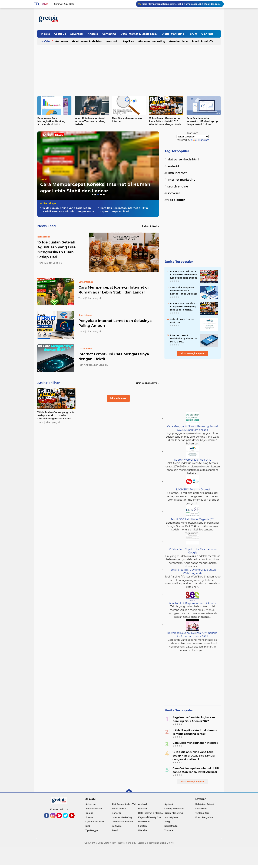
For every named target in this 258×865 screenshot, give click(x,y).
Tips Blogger (176, 200)
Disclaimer (201, 808)
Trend (43, 179)
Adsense (62, 41)
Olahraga (207, 33)
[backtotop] (129, 792)
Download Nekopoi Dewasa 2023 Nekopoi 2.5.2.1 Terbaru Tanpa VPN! (192, 634)
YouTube (74, 819)
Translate (203, 139)
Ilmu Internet (177, 173)
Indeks (45, 33)
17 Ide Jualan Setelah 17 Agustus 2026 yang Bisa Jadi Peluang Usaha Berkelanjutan (183, 306)
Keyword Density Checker (151, 817)
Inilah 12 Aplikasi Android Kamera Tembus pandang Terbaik (90, 121)
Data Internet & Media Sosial (139, 33)
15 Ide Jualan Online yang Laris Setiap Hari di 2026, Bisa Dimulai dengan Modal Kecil (165, 121)
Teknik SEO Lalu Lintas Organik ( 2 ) (192, 519)
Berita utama (119, 808)
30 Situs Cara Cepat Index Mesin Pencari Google (192, 551)
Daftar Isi (116, 813)
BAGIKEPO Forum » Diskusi (193, 489)
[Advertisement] (157, 19)
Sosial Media (170, 826)
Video (47, 41)
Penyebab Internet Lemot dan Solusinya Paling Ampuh (171, 4)
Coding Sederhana (174, 808)
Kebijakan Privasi (204, 804)
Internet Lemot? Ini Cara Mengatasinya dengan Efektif (113, 356)
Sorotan (142, 826)
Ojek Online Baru (94, 821)
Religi (167, 821)
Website (142, 830)
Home (44, 4)
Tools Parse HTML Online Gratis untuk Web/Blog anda (192, 571)
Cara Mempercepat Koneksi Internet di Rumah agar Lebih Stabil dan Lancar (113, 289)
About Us (60, 33)
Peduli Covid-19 (203, 41)
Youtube (168, 830)
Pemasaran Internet (122, 821)
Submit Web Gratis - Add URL (182, 321)
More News (118, 398)
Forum (192, 33)
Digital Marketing (173, 33)
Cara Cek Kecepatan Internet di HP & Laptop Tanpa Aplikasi (124, 209)
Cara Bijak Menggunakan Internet (127, 120)
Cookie (89, 813)
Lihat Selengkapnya (146, 383)
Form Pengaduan (204, 817)
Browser (142, 808)
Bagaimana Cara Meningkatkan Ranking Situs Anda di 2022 (51, 121)
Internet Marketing (152, 41)
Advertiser (76, 33)
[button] (92, 194)
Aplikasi (129, 41)
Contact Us (109, 33)
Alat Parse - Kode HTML (88, 41)
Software (173, 193)
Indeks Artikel (149, 226)
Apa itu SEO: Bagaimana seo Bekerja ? (192, 603)
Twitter (67, 819)
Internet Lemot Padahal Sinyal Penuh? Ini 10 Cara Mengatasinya (183, 338)
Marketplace (179, 41)
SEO (87, 826)
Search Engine (177, 186)
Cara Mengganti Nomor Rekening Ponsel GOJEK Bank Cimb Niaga (192, 428)
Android (93, 33)
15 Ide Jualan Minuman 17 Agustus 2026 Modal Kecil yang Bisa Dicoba (183, 274)
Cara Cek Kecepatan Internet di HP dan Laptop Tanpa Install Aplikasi (202, 121)
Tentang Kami (202, 813)
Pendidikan (144, 821)
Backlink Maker (93, 808)
